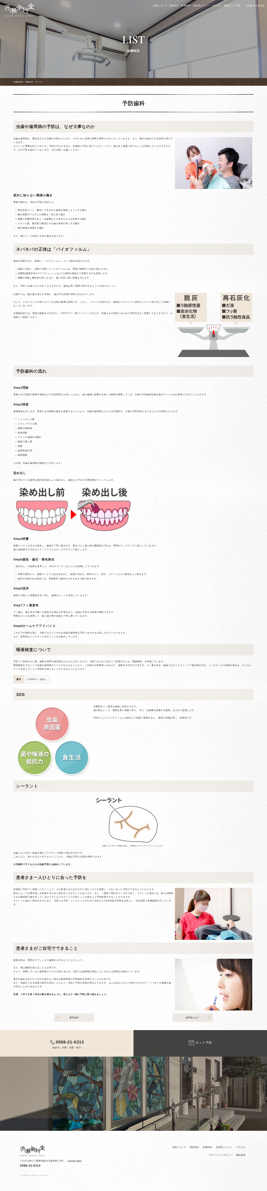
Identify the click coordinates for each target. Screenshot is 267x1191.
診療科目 (186, 5)
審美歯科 (67, 1017)
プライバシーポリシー (221, 1155)
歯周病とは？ (198, 1017)
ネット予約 (204, 1042)
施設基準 (241, 1155)
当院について (160, 5)
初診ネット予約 (232, 5)
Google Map (75, 1161)
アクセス (216, 5)
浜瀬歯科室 (18, 82)
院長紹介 (174, 5)
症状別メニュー (201, 5)
